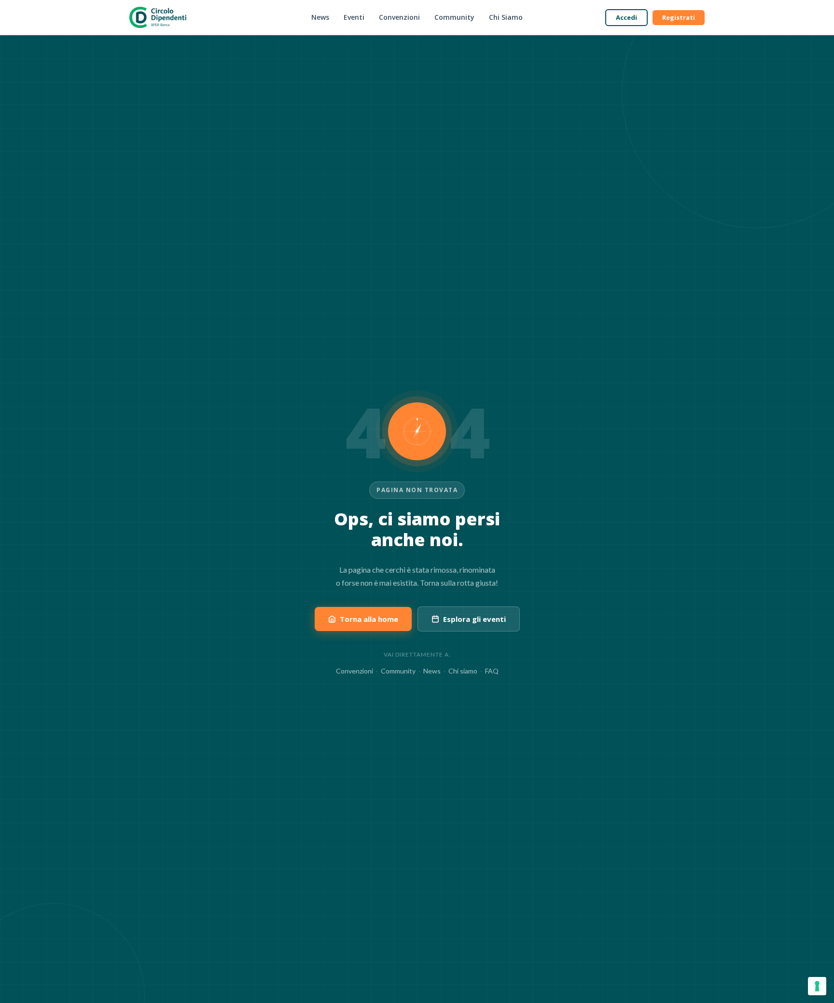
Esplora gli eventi (474, 619)
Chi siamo (462, 671)
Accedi (626, 17)
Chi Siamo (506, 17)
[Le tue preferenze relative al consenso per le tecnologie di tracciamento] (817, 986)
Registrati (678, 17)
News (320, 17)
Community (454, 17)
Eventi (354, 17)
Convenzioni (399, 17)
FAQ (492, 671)
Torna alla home (369, 619)
